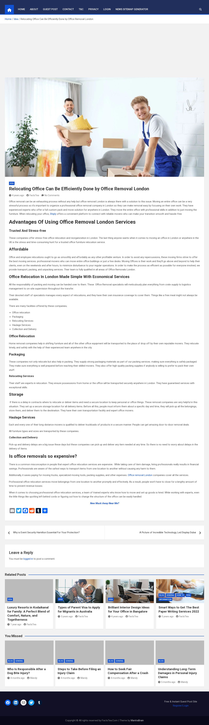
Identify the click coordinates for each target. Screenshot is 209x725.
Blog (161, 595)
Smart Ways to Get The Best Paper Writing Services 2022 (179, 609)
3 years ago (67, 616)
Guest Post (50, 9)
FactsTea (34, 195)
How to (180, 595)
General (170, 595)
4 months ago (17, 678)
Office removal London (140, 475)
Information (165, 599)
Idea (12, 183)
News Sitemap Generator (132, 9)
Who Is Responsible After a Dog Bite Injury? (26, 671)
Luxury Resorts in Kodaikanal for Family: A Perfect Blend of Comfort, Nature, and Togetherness (28, 613)
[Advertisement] (104, 48)
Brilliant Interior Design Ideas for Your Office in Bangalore (128, 609)
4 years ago (18, 195)
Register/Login (181, 705)
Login (107, 9)
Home (21, 9)
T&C (81, 9)
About (34, 9)
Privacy (93, 9)
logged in (28, 558)
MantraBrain (137, 720)
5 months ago (168, 682)
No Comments (52, 195)
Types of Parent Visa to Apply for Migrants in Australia (79, 609)
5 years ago (168, 616)
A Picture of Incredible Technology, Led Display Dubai (167, 532)
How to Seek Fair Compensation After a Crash (128, 671)
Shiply (53, 213)
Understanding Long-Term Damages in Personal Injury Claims (177, 673)
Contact (68, 9)
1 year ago (15, 624)
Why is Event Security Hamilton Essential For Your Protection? (46, 532)
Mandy (33, 678)
